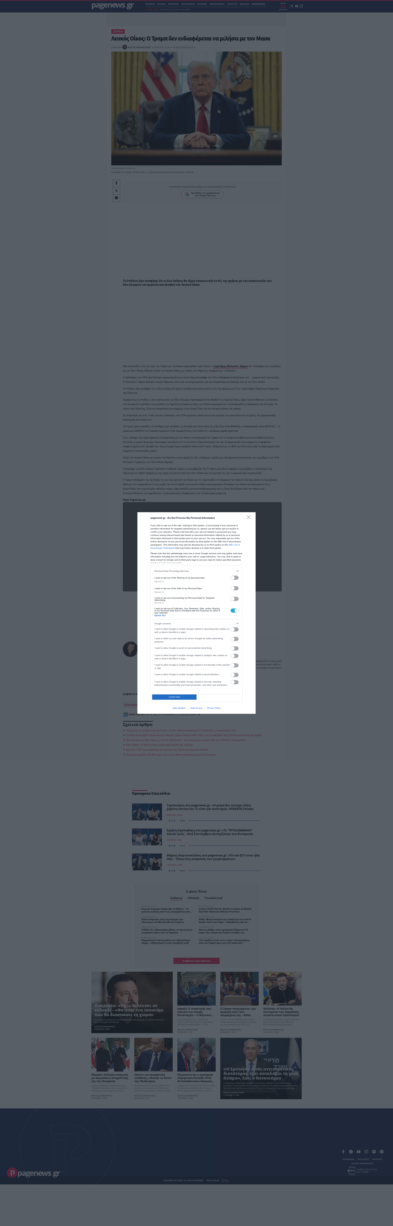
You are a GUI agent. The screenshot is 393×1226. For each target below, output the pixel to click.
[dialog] (196, 613)
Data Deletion (179, 708)
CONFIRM (174, 697)
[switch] (235, 578)
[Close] (250, 518)
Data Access (196, 708)
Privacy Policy (214, 708)
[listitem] (196, 571)
